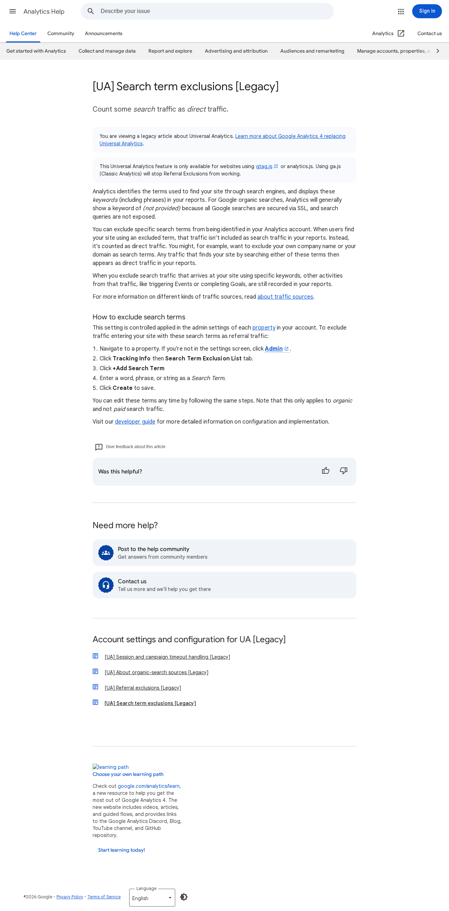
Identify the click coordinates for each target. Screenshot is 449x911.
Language (146, 888)
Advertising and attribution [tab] (236, 51)
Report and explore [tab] (170, 51)
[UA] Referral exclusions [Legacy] (143, 688)
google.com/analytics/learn (149, 786)
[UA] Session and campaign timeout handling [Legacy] (167, 657)
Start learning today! (121, 850)
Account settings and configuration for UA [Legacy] (189, 640)
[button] (12, 11)
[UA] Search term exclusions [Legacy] (150, 703)
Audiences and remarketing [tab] (312, 51)
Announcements (103, 33)
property (264, 327)
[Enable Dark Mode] (183, 897)
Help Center (23, 33)
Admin (273, 348)
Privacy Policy (69, 896)
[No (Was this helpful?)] (344, 471)
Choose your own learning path (128, 774)
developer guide (135, 421)
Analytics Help (44, 11)
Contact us (429, 33)
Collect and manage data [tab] (107, 51)
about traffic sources (285, 296)
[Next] (434, 51)
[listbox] (152, 898)
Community (60, 33)
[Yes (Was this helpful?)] (326, 471)
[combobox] (217, 11)
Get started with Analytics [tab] (36, 51)
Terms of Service (104, 896)
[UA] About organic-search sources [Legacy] (156, 672)
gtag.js (264, 166)
